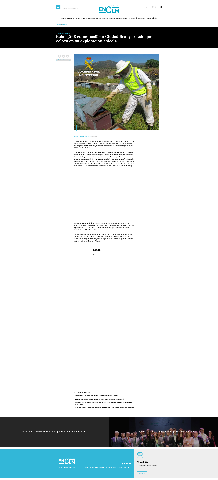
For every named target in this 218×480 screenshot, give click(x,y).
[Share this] (59, 56)
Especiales (141, 18)
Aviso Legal (88, 467)
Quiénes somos (120, 467)
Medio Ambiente (121, 18)
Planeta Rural (132, 18)
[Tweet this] (63, 56)
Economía (84, 18)
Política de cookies (110, 467)
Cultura (98, 18)
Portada (58, 24)
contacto (128, 467)
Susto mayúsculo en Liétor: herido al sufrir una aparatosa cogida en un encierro (96, 395)
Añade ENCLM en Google (64, 59)
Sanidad (77, 18)
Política (148, 18)
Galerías (154, 18)
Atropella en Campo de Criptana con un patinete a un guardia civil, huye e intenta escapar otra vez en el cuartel (104, 407)
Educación (91, 18)
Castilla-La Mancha (67, 18)
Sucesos (112, 18)
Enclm (89, 136)
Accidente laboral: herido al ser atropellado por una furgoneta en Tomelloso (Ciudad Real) (99, 399)
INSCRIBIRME (142, 473)
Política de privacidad (98, 467)
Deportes (105, 18)
